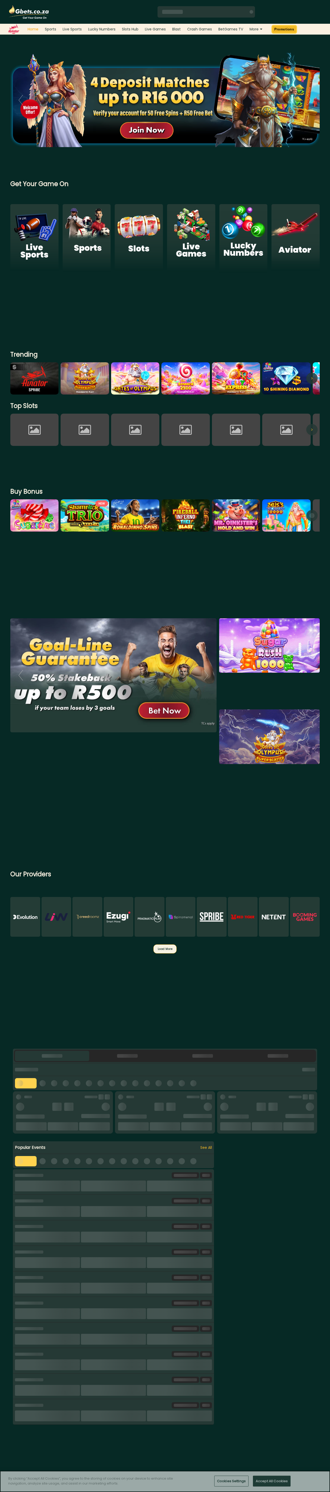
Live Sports (72, 29)
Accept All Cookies (272, 1481)
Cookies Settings (231, 1481)
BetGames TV (230, 29)
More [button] (254, 29)
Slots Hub (130, 29)
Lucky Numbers (102, 29)
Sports (50, 29)
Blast (176, 29)
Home (33, 29)
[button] (52, 1056)
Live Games (155, 29)
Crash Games (199, 29)
